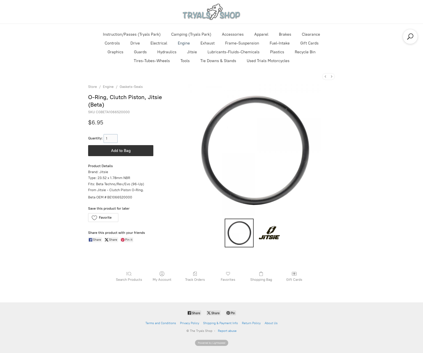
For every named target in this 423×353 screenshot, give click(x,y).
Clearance (311, 34)
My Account (162, 279)
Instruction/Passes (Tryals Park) (132, 34)
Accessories (233, 34)
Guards (140, 52)
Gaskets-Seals (131, 87)
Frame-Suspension (242, 43)
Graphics (115, 52)
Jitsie (192, 52)
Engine (184, 43)
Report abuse (227, 331)
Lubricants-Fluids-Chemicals (234, 52)
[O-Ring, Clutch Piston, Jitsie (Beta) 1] (269, 233)
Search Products (129, 279)
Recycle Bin (305, 52)
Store (92, 87)
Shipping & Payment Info (220, 323)
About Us (271, 323)
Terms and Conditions (160, 323)
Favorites (228, 279)
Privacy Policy (189, 323)
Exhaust (207, 43)
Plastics (277, 52)
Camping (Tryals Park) (191, 34)
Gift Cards (309, 43)
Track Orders (195, 279)
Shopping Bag (261, 279)
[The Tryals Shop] (211, 11)
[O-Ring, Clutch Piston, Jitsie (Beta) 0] (239, 233)
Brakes (285, 34)
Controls (112, 43)
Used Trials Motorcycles (268, 60)
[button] (103, 217)
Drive (135, 43)
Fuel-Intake (280, 43)
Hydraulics (166, 52)
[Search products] (410, 37)
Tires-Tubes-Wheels (152, 60)
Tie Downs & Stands (218, 60)
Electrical (158, 43)
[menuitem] (325, 76)
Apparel (261, 34)
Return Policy (251, 323)
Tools (185, 60)
